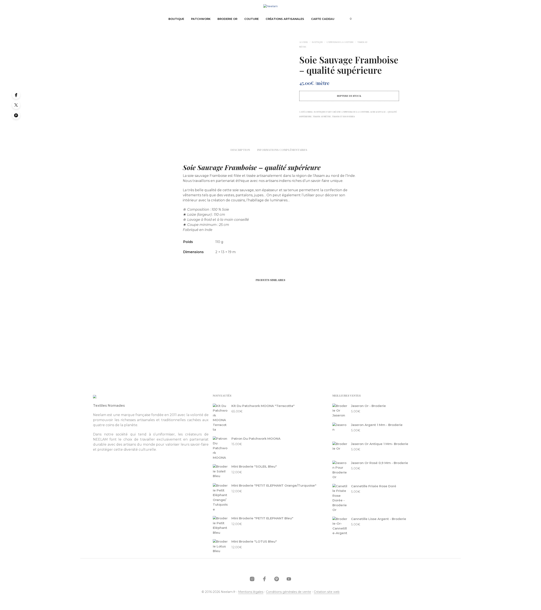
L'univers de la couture (340, 42)
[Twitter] (16, 105)
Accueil (303, 42)
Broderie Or (227, 18)
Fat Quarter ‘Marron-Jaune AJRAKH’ (236, 356)
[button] (348, 19)
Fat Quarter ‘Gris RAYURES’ (297, 356)
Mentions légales (250, 592)
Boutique (176, 18)
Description (240, 149)
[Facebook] (16, 95)
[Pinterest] (16, 115)
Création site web (327, 592)
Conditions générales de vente (288, 592)
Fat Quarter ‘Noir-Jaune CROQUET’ (168, 356)
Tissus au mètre (322, 116)
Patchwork (200, 18)
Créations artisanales (285, 18)
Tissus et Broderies (343, 116)
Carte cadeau (322, 18)
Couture (251, 18)
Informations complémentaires (282, 149)
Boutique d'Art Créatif (327, 111)
